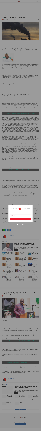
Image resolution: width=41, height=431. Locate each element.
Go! (20, 218)
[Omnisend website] (20, 224)
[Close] (32, 206)
